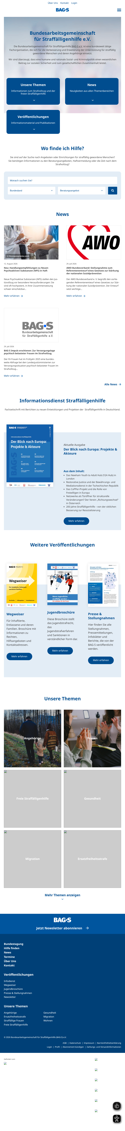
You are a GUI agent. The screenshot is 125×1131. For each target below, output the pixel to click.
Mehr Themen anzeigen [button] (62, 895)
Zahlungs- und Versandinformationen (104, 1046)
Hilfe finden (11, 948)
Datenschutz (75, 1043)
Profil (57, 1046)
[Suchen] (112, 190)
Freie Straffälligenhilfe (16, 1024)
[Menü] (119, 10)
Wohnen (48, 1020)
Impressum (89, 1043)
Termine (9, 957)
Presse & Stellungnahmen (18, 993)
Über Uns (53, 3)
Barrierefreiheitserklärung (109, 1043)
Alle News (110, 384)
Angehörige (10, 1012)
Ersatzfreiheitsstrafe (15, 1016)
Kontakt (64, 3)
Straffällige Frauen (14, 1020)
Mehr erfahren (76, 521)
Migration (48, 1016)
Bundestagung (13, 944)
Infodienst (9, 981)
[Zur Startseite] (62, 9)
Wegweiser (10, 985)
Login (74, 3)
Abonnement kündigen (73, 1046)
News (7, 952)
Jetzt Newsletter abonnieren (59, 928)
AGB (65, 1043)
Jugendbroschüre (13, 989)
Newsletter (10, 997)
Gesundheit (49, 1012)
